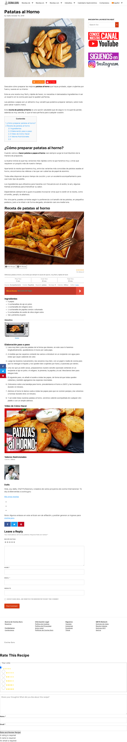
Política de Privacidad (43, 626)
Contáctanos (9, 630)
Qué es (98, 630)
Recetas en (40, 3)
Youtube (68, 624)
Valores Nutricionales (18, 137)
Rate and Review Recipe (10, 732)
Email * (2, 724)
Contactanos (104, 3)
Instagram (69, 626)
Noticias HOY (101, 628)
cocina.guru (9, 518)
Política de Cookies (42, 624)
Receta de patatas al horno (17, 126)
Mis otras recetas (11, 497)
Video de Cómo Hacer (19, 134)
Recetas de (26, 3)
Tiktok (67, 630)
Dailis (77, 285)
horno (17, 338)
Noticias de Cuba (102, 624)
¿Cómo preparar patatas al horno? (20, 123)
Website (7, 588)
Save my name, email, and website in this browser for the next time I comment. (33, 599)
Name (7, 567)
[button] (77, 270)
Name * (3, 716)
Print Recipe (11, 266)
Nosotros (8, 624)
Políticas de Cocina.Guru (44, 630)
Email (7, 578)
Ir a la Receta (39, 82)
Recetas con (54, 3)
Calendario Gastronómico (87, 3)
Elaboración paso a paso (20, 131)
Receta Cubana (101, 626)
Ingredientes (14, 128)
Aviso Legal (39, 628)
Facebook (69, 628)
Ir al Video (51, 82)
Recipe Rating (10, 539)
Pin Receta (22, 266)
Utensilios (68, 3)
